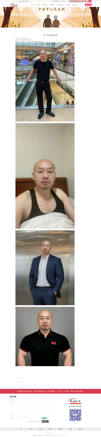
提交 (45, 421)
